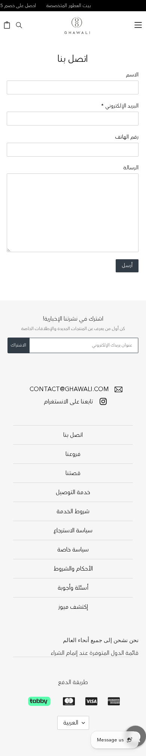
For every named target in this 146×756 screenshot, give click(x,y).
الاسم (132, 75)
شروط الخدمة (73, 511)
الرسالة (131, 168)
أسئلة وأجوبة (73, 587)
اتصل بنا (73, 434)
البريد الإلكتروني (120, 106)
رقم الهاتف (127, 137)
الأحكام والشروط (73, 568)
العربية (70, 722)
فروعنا (73, 454)
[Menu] (138, 23)
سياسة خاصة (73, 549)
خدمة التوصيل (73, 492)
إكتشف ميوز (73, 606)
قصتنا (73, 473)
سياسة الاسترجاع (73, 530)
